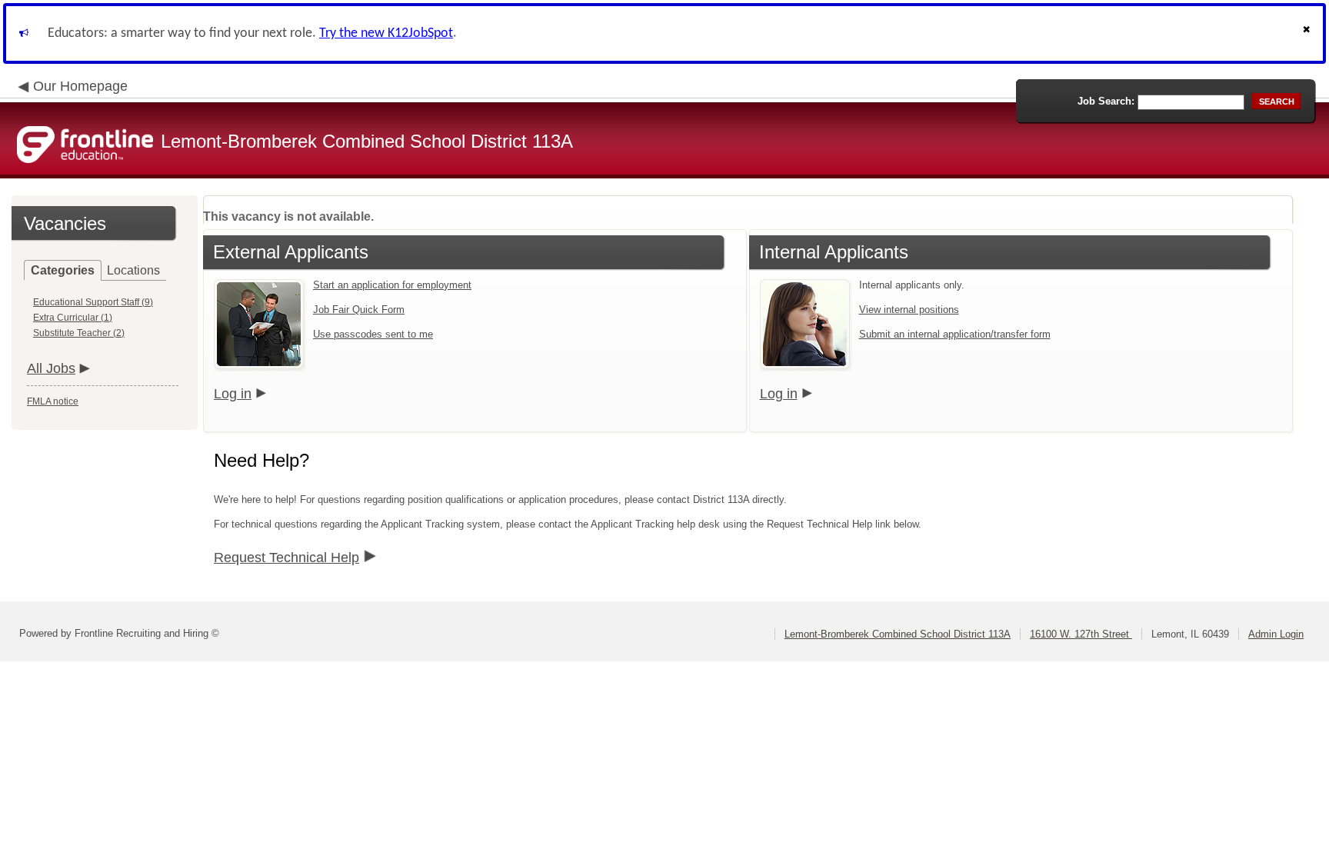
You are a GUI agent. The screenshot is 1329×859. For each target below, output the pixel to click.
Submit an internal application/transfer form (955, 334)
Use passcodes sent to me (373, 334)
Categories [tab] (63, 270)
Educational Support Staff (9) (93, 302)
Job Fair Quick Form (359, 309)
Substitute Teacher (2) (79, 333)
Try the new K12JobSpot (386, 33)
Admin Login (1276, 634)
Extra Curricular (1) (72, 317)
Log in (232, 394)
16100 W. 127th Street (1081, 634)
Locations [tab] (133, 270)
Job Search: (1106, 101)
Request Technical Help (286, 557)
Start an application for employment (392, 285)
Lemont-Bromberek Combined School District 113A (897, 634)
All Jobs (51, 368)
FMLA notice (52, 401)
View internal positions (909, 309)
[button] (1308, 33)
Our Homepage (80, 86)
